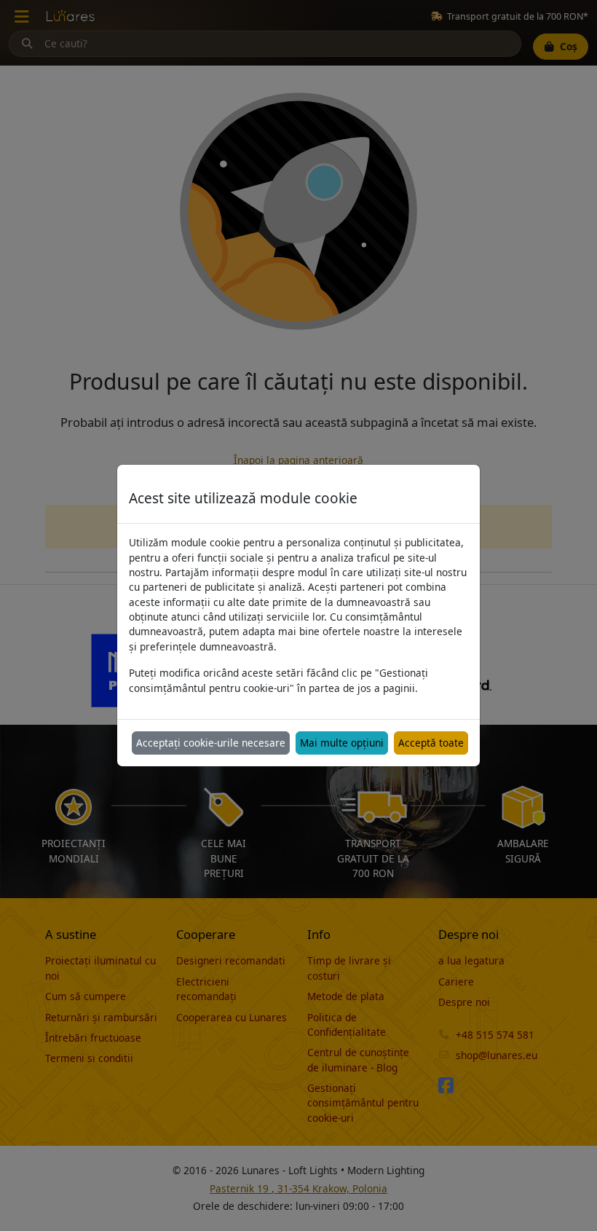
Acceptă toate (431, 743)
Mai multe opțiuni (342, 743)
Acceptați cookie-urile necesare (210, 743)
